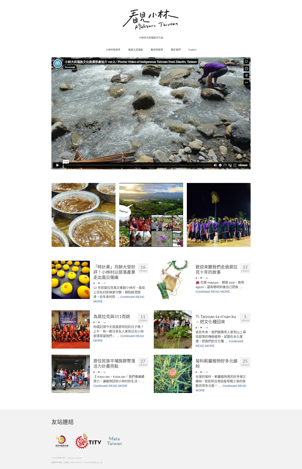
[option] (112, 215)
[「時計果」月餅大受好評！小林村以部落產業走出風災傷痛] (71, 280)
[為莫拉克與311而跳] (71, 329)
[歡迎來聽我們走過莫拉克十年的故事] (173, 280)
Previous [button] (54, 215)
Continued (127, 297)
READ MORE (220, 291)
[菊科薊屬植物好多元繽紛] (173, 374)
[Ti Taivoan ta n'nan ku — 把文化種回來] (173, 329)
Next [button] (248, 215)
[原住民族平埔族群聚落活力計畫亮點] (71, 374)
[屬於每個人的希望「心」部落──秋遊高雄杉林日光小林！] (112, 215)
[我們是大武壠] (180, 215)
